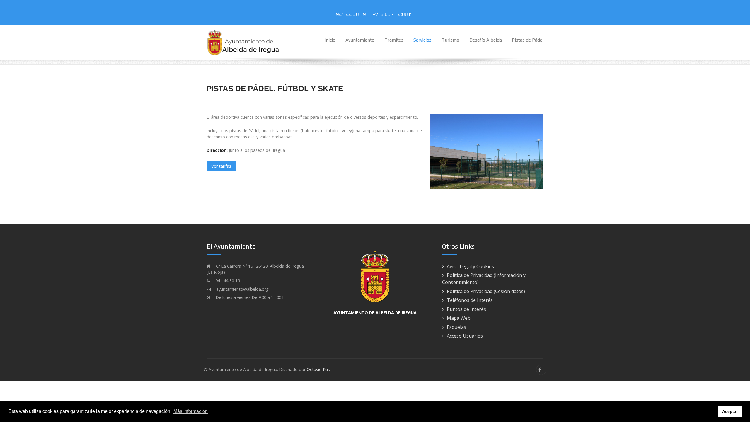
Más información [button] (190, 411)
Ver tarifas (221, 166)
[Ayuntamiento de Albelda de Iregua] (243, 42)
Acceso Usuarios (465, 336)
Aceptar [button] (730, 411)
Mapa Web (459, 318)
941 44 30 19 (352, 14)
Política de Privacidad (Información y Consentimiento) (484, 278)
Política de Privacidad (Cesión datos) (486, 291)
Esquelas (456, 327)
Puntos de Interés (466, 309)
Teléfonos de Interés (470, 300)
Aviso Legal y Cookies (470, 266)
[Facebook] (541, 370)
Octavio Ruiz (319, 369)
